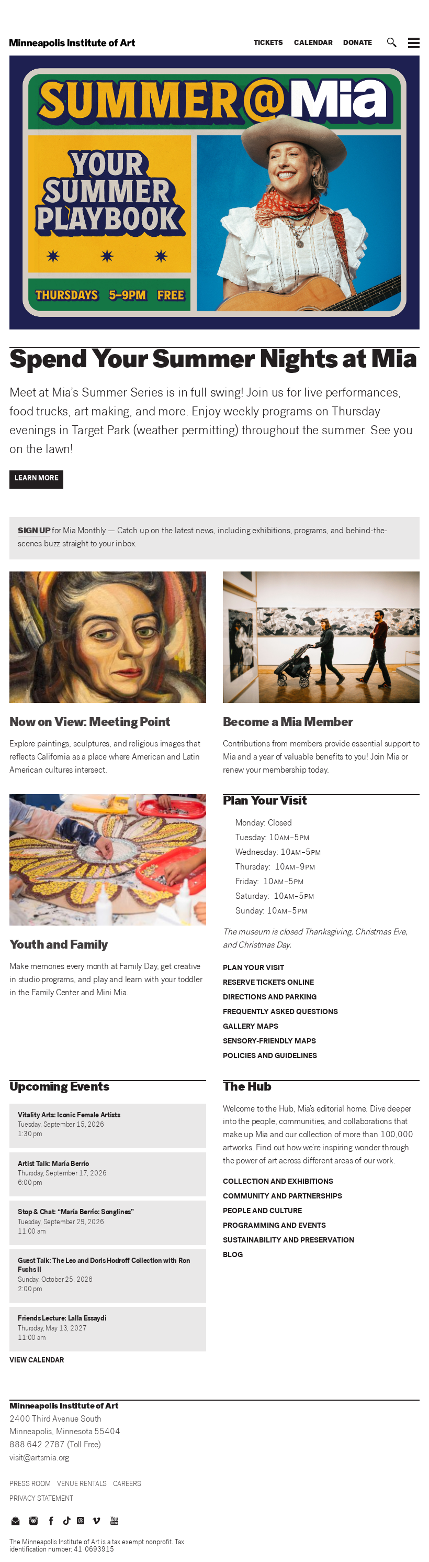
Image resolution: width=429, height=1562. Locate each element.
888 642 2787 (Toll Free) (55, 1445)
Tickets (268, 43)
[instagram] (33, 1522)
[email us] (15, 1522)
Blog (233, 1255)
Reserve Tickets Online (268, 983)
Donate (357, 43)
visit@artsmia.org (39, 1458)
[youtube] (114, 1522)
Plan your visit (253, 968)
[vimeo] (96, 1522)
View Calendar (36, 1361)
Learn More (37, 479)
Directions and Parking (270, 998)
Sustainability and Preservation (288, 1241)
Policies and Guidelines (270, 1056)
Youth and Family (58, 946)
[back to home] (72, 43)
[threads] (80, 1520)
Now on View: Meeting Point (89, 723)
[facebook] (51, 1522)
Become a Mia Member (288, 723)
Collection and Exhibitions (278, 1182)
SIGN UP (34, 531)
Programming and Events (274, 1226)
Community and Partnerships (282, 1197)
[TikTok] (67, 1520)
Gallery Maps (250, 1027)
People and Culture (262, 1211)
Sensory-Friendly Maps (269, 1042)
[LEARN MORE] (38, 487)
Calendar (313, 43)
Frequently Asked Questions (280, 1012)
